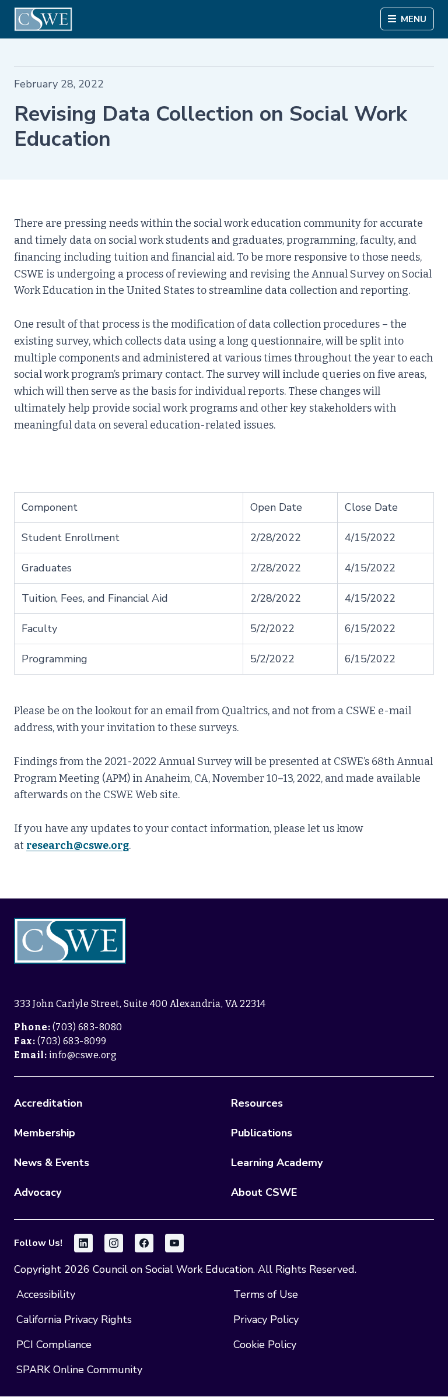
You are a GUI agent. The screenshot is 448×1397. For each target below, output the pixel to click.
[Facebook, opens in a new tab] (144, 1243)
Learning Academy (277, 1163)
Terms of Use (265, 1294)
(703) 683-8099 (72, 1041)
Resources (257, 1103)
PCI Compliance (54, 1345)
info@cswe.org (83, 1055)
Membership (44, 1133)
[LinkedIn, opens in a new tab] (83, 1243)
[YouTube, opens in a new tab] (174, 1243)
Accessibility (45, 1294)
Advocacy (37, 1192)
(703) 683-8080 (87, 1027)
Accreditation (48, 1103)
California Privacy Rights (74, 1319)
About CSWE (264, 1192)
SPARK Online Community (79, 1370)
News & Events (51, 1163)
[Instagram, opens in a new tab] (113, 1243)
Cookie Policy (264, 1345)
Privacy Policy (266, 1319)
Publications (261, 1133)
